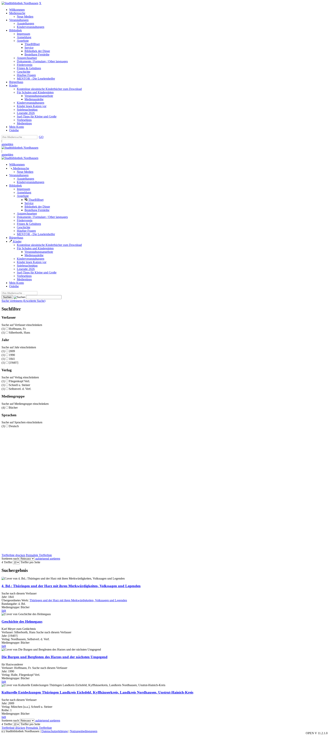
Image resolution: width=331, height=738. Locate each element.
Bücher (13, 407)
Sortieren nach (10, 558)
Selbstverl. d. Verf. (20, 388)
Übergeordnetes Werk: (15, 600)
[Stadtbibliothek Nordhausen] (20, 3)
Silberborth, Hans (19, 332)
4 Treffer (7, 562)
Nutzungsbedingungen (83, 731)
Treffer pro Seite (30, 562)
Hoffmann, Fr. (17, 328)
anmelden (7, 144)
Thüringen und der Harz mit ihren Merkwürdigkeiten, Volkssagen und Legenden (78, 600)
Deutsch (14, 426)
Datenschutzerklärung (54, 731)
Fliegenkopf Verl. (19, 381)
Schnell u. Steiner (19, 385)
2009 (12, 351)
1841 (12, 358)
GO (41, 137)
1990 (12, 355)
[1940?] (13, 362)
